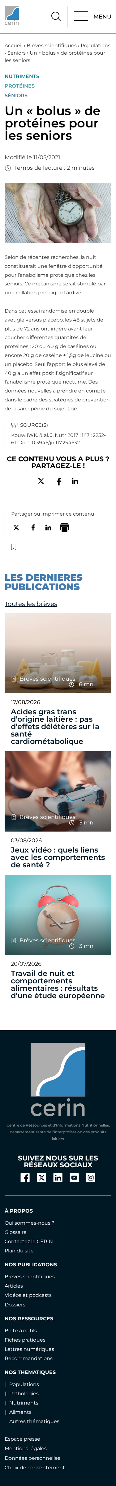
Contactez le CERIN (29, 1241)
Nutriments (22, 76)
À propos (19, 1211)
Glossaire (16, 1232)
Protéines (20, 86)
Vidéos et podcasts (28, 1295)
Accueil (14, 45)
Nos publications (31, 1265)
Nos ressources (29, 1319)
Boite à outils (21, 1331)
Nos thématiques (30, 1372)
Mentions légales (26, 1448)
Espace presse (22, 1439)
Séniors (16, 53)
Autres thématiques (34, 1421)
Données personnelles (32, 1458)
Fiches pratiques (25, 1340)
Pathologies (24, 1394)
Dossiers (15, 1305)
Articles (14, 1286)
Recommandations (29, 1358)
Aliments (20, 1412)
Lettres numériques (29, 1349)
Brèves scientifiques (52, 45)
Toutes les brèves (31, 604)
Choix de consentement (35, 1468)
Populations (95, 45)
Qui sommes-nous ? (29, 1223)
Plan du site (19, 1251)
